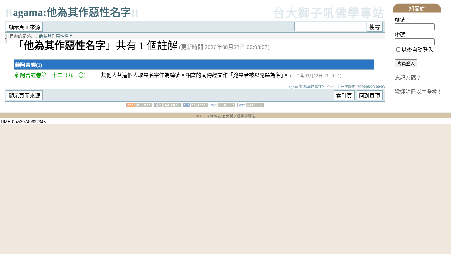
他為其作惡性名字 (56, 36)
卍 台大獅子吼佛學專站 (236, 116)
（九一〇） (75, 75)
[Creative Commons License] (167, 105)
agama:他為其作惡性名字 (72, 12)
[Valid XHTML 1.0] (223, 105)
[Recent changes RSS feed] (139, 105)
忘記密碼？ (408, 78)
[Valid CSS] (250, 105)
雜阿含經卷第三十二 (38, 75)
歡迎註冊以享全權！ (418, 92)
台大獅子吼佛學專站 (329, 13)
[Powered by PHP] (195, 105)
